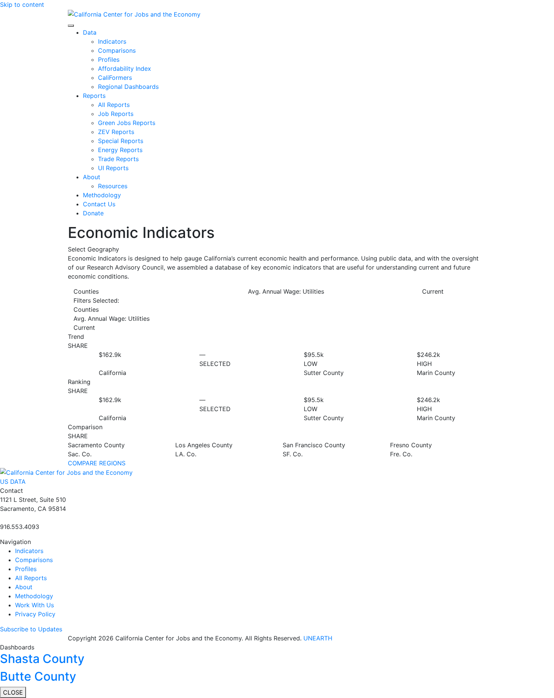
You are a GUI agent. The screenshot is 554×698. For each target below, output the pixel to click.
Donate (93, 213)
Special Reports (120, 141)
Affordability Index (124, 68)
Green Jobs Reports (126, 122)
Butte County (38, 676)
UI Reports (113, 168)
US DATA (13, 481)
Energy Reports (120, 150)
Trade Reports (118, 159)
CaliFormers (115, 77)
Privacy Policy (35, 614)
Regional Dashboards (128, 86)
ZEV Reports (116, 132)
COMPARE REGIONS (96, 463)
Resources (112, 186)
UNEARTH (317, 638)
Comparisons (117, 50)
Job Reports (115, 113)
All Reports (114, 104)
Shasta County (42, 658)
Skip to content (22, 4)
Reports (94, 95)
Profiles (108, 59)
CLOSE (13, 692)
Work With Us (34, 605)
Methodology (102, 195)
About (91, 177)
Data (89, 32)
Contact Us (99, 204)
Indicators (112, 41)
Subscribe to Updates (31, 629)
